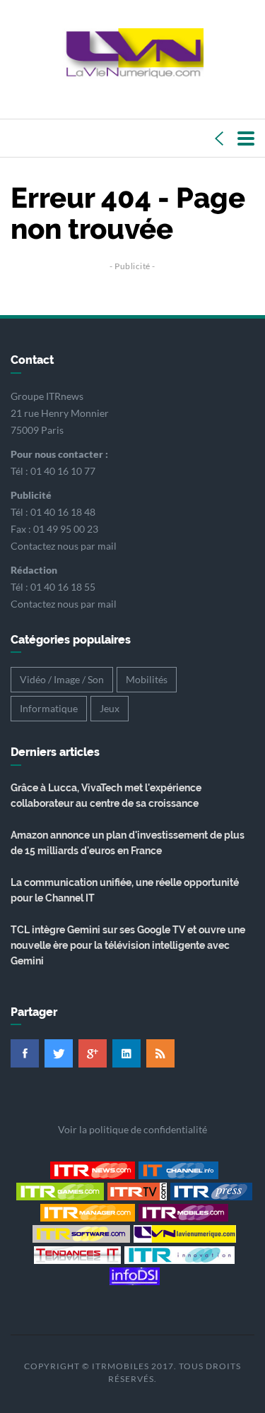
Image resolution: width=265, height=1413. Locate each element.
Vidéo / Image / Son (62, 679)
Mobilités (146, 679)
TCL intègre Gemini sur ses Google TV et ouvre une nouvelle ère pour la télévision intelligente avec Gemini (128, 945)
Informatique (49, 708)
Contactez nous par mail (64, 546)
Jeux (109, 708)
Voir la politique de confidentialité (132, 1129)
